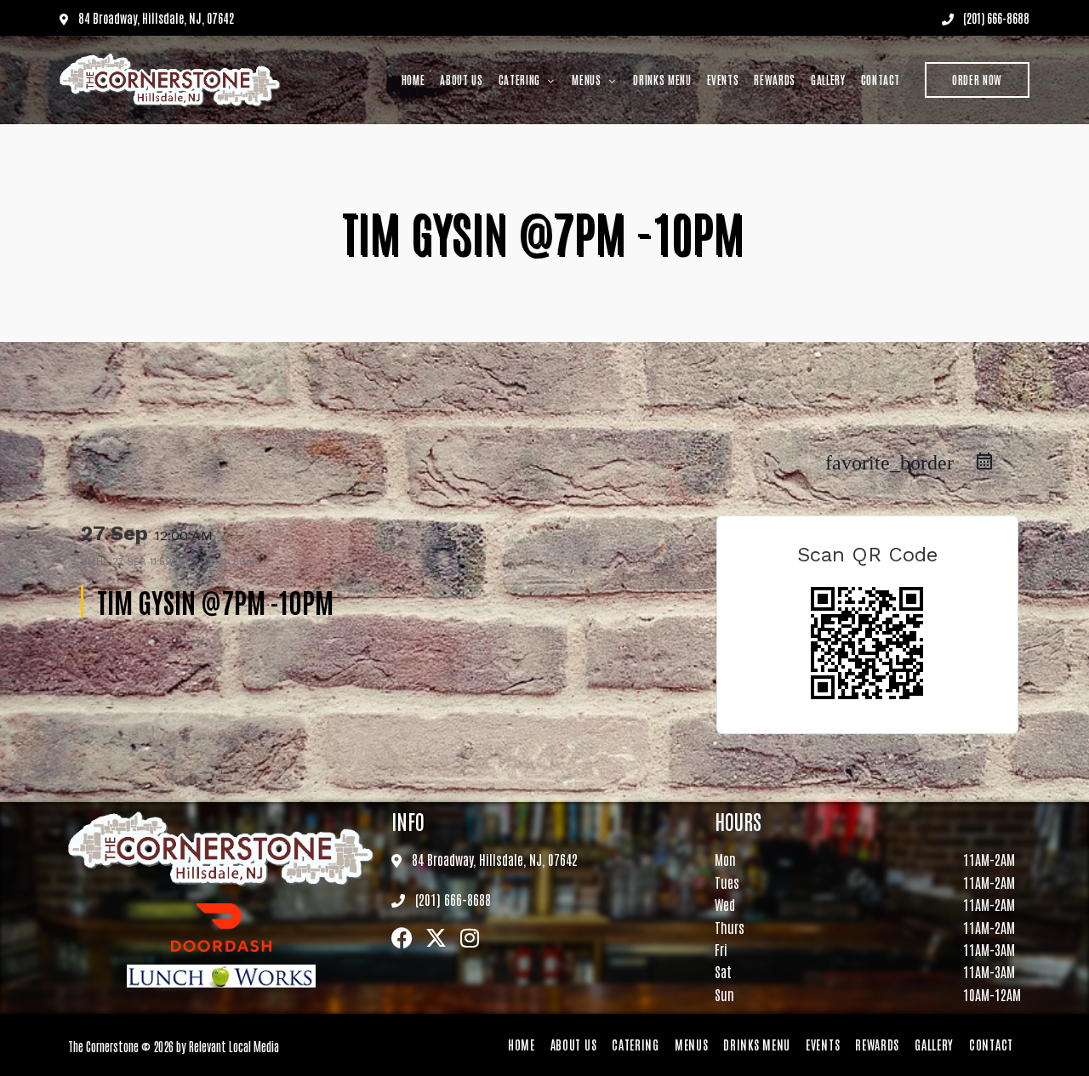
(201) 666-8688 (995, 18)
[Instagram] (470, 937)
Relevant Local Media (234, 1046)
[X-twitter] (436, 937)
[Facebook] (402, 937)
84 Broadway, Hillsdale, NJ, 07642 (155, 18)
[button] (977, 80)
